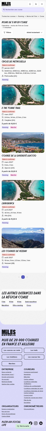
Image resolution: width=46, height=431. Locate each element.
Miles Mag (27, 377)
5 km (3, 302)
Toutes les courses (9, 16)
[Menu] (42, 4)
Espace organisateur (8, 409)
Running (21, 16)
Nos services (6, 411)
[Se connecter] (30, 4)
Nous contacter (6, 372)
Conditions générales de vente (33, 388)
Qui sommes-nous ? (8, 374)
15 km (19, 302)
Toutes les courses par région (33, 397)
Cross (29, 305)
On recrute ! (5, 379)
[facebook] (31, 423)
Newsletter (27, 374)
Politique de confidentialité (32, 386)
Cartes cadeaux (29, 379)
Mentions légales (7, 381)
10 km (11, 302)
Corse (42, 16)
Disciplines (27, 402)
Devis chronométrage (8, 414)
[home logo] (9, 333)
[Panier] (36, 4)
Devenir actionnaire (8, 377)
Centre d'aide (6, 416)
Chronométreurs (29, 409)
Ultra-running (18, 305)
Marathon (5, 305)
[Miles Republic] (6, 4)
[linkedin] (41, 423)
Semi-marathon (31, 302)
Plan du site (27, 400)
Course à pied (28, 395)
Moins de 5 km (32, 16)
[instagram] (36, 423)
